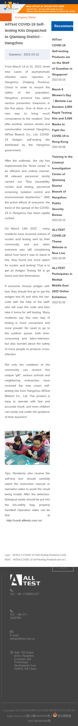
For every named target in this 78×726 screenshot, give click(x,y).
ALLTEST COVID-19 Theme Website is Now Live (59, 241)
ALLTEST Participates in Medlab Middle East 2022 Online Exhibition (62, 282)
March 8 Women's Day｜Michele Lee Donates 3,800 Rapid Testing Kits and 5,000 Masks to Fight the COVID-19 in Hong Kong (62, 115)
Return (62, 567)
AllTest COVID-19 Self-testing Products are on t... (40, 559)
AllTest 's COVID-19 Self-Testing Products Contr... (40, 555)
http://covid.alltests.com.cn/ (24, 520)
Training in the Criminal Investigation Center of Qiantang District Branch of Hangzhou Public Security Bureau (62, 185)
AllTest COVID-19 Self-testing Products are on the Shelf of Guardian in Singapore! (62, 57)
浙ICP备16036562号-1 (39, 715)
